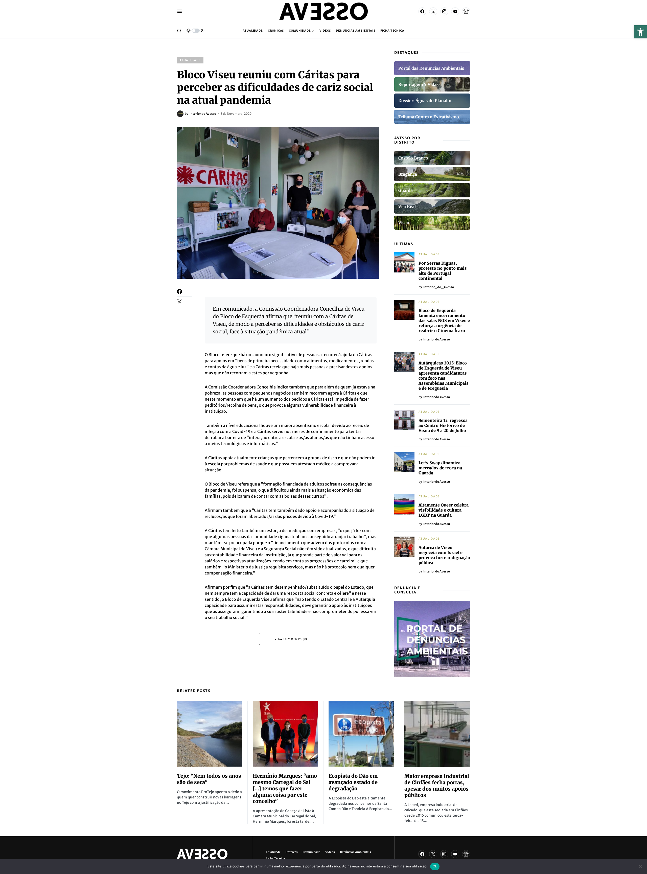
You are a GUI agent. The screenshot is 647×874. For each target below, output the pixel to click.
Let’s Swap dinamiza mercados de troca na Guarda (440, 467)
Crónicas (292, 852)
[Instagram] (444, 11)
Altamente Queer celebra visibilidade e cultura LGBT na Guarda (444, 510)
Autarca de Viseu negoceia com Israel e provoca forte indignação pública (444, 555)
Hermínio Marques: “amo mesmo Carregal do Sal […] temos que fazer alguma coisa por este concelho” (285, 788)
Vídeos (330, 852)
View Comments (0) (290, 639)
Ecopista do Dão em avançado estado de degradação (353, 782)
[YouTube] (455, 11)
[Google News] (466, 11)
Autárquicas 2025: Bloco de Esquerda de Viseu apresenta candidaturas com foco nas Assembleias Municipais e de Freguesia (444, 375)
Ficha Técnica (275, 858)
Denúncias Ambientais (355, 852)
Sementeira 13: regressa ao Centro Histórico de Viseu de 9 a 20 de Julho (443, 425)
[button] (640, 31)
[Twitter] (433, 11)
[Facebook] (422, 11)
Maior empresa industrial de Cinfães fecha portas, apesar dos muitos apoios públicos (436, 785)
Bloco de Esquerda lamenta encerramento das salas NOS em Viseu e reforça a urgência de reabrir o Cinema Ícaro (444, 320)
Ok (435, 866)
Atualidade (190, 60)
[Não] (640, 866)
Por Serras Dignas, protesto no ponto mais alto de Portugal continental (443, 271)
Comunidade (311, 852)
